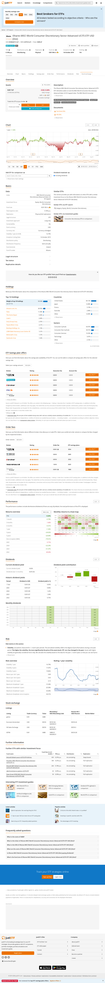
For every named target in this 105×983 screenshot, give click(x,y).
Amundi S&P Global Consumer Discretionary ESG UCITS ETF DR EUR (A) (21, 767)
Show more (59, 118)
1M (13, 167)
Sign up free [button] (47, 877)
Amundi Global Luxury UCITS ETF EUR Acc (19, 757)
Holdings (31, 74)
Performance (61, 74)
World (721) (57, 102)
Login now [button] (58, 877)
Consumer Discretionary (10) (69, 102)
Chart (17, 74)
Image (95, 540)
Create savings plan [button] (36, 108)
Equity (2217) (94, 100)
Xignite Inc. (31, 890)
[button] (72, 45)
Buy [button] (28, 105)
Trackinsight (20, 890)
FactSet (41, 890)
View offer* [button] (92, 380)
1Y (25, 167)
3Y (29, 167)
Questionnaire (71, 274)
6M (21, 167)
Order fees (50, 74)
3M (17, 167)
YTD (37, 167)
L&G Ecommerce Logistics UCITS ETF (17, 771)
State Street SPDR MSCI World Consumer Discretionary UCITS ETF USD (19, 775)
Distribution (70, 754)
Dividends (70, 74)
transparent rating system (27, 420)
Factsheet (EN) (60, 111)
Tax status (10, 260)
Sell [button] (43, 105)
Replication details (13, 264)
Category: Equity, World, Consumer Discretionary (71, 208)
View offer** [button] (92, 375)
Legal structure (12, 256)
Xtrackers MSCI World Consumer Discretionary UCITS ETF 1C (20, 761)
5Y (32, 167)
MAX (41, 167)
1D (9, 167)
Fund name (9, 754)
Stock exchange (86, 74)
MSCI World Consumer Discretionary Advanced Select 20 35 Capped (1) (71, 100)
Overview (10, 74)
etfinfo (26, 890)
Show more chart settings (15, 179)
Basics (24, 74)
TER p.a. (57, 754)
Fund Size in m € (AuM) (47, 753)
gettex (36, 890)
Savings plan (40, 74)
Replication (86, 754)
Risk (77, 74)
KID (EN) (58, 114)
